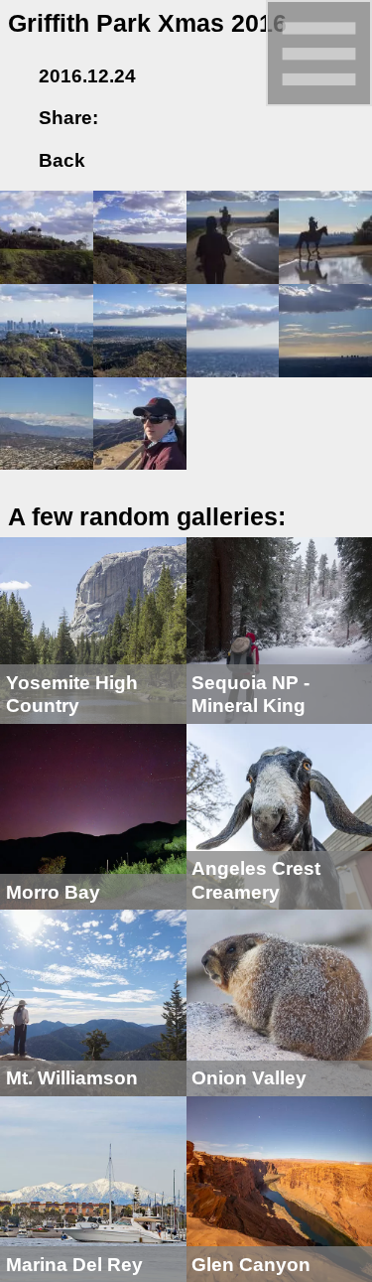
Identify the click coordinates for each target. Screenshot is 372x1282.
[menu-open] (319, 52)
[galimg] (46, 235)
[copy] (219, 117)
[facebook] (126, 117)
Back (59, 160)
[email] (188, 117)
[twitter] (157, 117)
